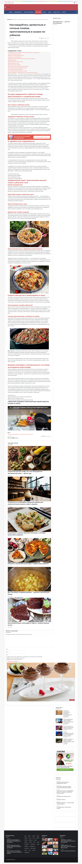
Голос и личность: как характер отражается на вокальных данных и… (68, 727)
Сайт (7, 654)
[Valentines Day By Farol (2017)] (55, 839)
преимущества (32, 846)
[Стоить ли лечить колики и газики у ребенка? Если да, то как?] (50, 843)
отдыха (38, 844)
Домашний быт (18, 12)
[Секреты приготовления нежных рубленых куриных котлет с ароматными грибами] (44, 843)
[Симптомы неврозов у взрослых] (44, 846)
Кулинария (38, 12)
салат (30, 850)
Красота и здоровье (28, 12)
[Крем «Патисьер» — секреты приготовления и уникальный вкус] (44, 849)
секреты (33, 850)
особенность (33, 844)
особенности (27, 844)
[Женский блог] (8, 7)
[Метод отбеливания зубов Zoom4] (50, 839)
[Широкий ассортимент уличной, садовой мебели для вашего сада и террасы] (59, 740)
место (34, 842)
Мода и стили (56, 12)
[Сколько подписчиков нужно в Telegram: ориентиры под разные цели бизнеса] (59, 721)
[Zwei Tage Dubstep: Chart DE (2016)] (55, 846)
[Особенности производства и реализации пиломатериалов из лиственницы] (59, 712)
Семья (44, 12)
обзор (38, 842)
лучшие (30, 842)
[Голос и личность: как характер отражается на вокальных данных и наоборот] (59, 728)
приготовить (27, 848)
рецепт (26, 850)
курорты (26, 842)
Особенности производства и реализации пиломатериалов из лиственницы (67, 713)
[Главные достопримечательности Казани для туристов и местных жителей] (59, 733)
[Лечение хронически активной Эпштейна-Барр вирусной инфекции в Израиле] (50, 853)
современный (27, 852)
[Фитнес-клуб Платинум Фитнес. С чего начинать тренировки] (55, 849)
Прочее (63, 12)
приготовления (33, 848)
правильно (26, 846)
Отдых (49, 12)
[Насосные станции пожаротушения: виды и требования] (44, 839)
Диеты (10, 12)
